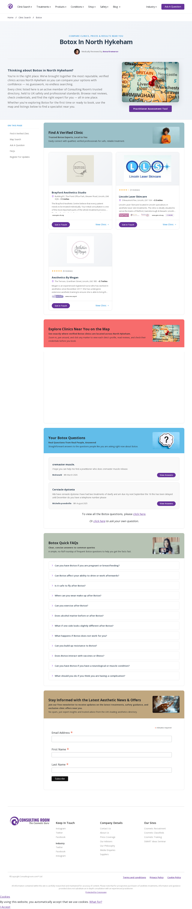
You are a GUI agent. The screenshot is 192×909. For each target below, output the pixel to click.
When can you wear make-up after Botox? (78, 595)
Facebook (60, 837)
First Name (60, 749)
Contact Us (105, 828)
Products (60, 6)
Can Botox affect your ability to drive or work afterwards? (87, 575)
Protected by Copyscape (96, 892)
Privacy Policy (157, 877)
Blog (116, 6)
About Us (104, 833)
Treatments (43, 6)
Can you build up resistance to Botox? (76, 645)
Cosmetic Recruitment (155, 828)
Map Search (15, 139)
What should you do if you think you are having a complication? (90, 675)
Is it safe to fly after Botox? (70, 585)
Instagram (61, 828)
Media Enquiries (107, 850)
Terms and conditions (134, 877)
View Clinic (101, 224)
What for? (95, 902)
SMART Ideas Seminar (155, 841)
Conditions (77, 6)
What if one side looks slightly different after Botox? (84, 625)
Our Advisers (106, 841)
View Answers (166, 475)
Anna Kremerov (110, 51)
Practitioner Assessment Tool (150, 108)
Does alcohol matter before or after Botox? (79, 615)
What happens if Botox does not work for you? (81, 635)
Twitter (59, 833)
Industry (151, 6)
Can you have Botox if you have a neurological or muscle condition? (92, 665)
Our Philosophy (107, 846)
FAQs (12, 151)
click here (139, 514)
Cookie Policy (174, 877)
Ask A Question (173, 6)
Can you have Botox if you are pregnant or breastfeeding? (87, 565)
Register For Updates (20, 156)
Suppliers (104, 854)
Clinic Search (24, 6)
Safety (104, 6)
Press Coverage (107, 837)
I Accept (5, 907)
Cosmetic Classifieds (154, 833)
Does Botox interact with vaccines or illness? (79, 655)
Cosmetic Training (153, 837)
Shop (92, 6)
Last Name (60, 764)
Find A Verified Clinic (19, 133)
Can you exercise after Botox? (71, 605)
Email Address (62, 732)
